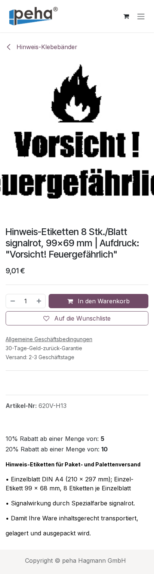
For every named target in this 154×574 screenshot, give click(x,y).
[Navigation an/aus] (140, 16)
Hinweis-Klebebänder (46, 47)
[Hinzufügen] (39, 301)
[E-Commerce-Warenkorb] (125, 16)
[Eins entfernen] (12, 301)
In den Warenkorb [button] (103, 301)
